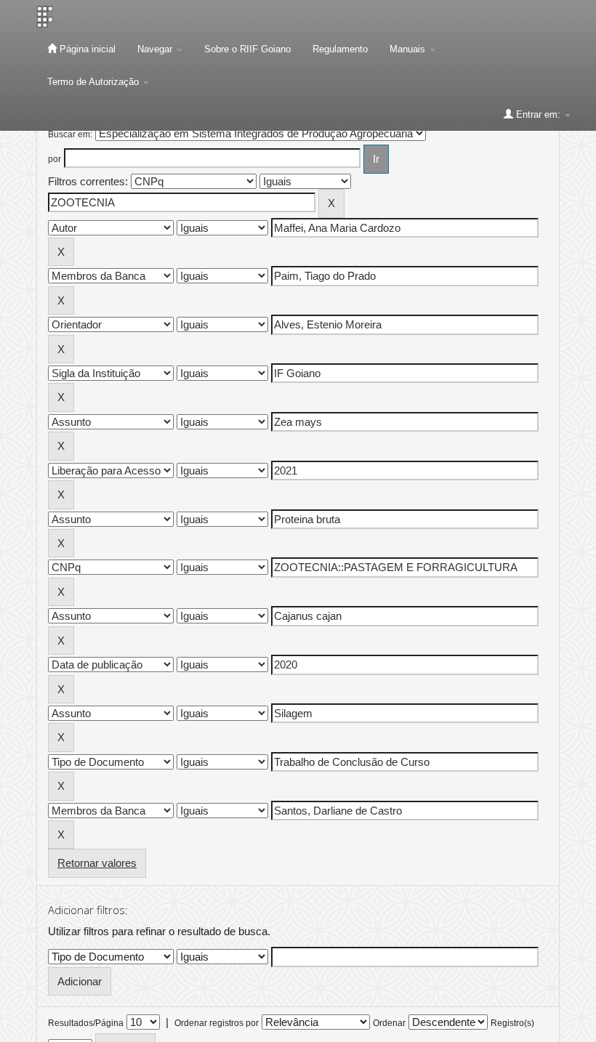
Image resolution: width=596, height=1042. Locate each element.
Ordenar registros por (216, 1023)
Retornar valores (97, 863)
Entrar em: (538, 114)
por (54, 159)
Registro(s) (512, 1023)
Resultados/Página (86, 1023)
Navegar (156, 49)
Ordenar (389, 1023)
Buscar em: (70, 134)
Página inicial (86, 49)
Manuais (409, 49)
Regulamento (340, 49)
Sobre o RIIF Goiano (247, 49)
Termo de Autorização (94, 81)
